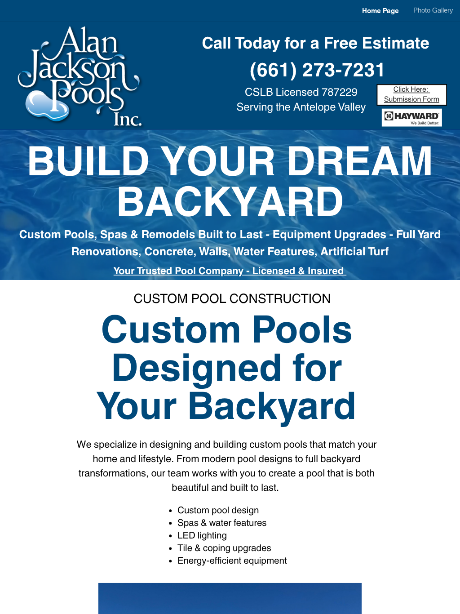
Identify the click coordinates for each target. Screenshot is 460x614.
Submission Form (411, 99)
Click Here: (411, 89)
